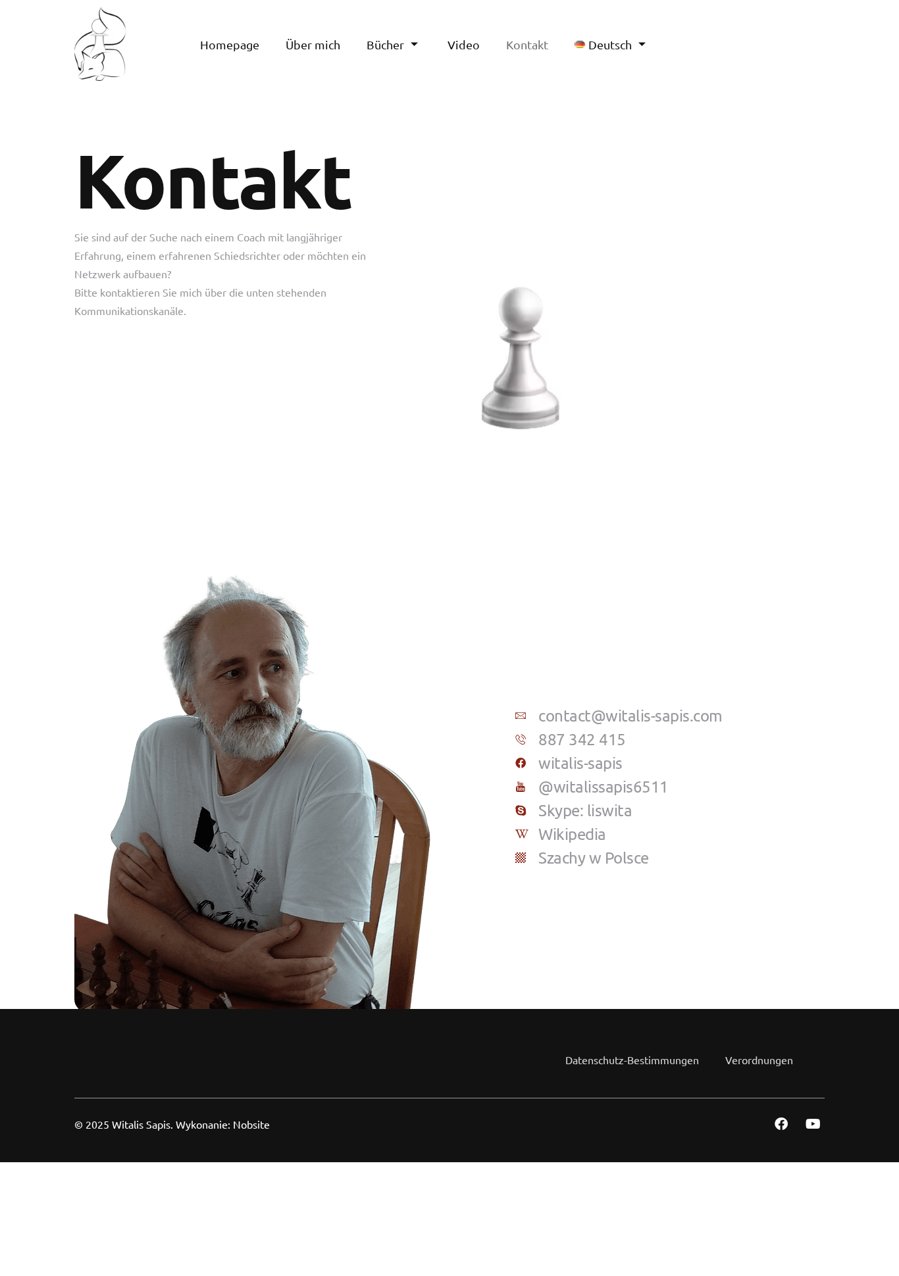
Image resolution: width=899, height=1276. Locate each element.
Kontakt (527, 44)
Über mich (313, 44)
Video (464, 44)
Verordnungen (759, 1059)
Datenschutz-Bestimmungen (632, 1059)
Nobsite (251, 1124)
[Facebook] (781, 1124)
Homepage (229, 44)
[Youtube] (813, 1124)
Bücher (385, 44)
